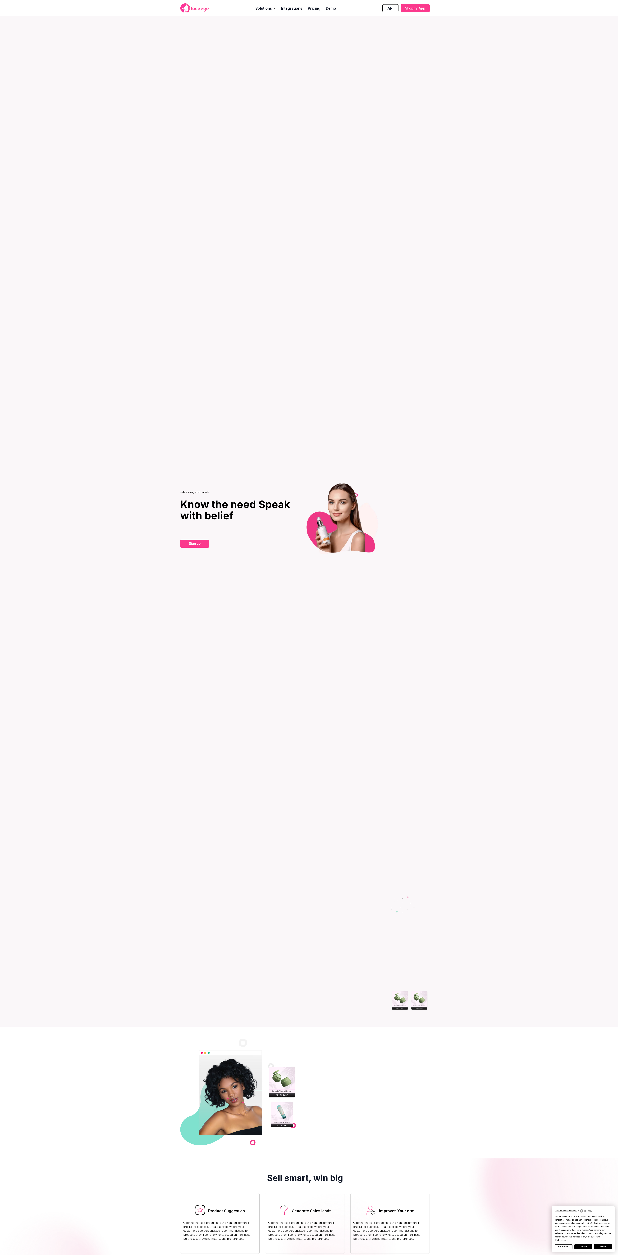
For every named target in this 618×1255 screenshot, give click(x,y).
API (390, 8)
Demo (331, 8)
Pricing (314, 8)
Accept (603, 1247)
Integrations (291, 8)
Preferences (563, 1247)
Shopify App (415, 8)
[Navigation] (194, 8)
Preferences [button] (560, 1240)
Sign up (195, 544)
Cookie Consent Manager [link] (566, 1211)
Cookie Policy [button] (597, 1233)
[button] (265, 8)
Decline (583, 1247)
